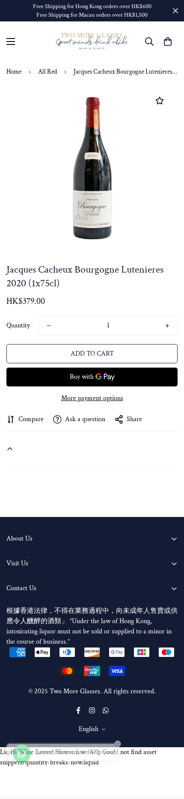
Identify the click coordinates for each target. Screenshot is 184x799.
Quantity (18, 325)
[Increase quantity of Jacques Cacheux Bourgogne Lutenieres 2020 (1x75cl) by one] (167, 325)
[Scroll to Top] (168, 753)
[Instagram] (92, 710)
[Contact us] (22, 754)
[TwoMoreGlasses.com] (92, 41)
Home (13, 72)
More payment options (92, 398)
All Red (47, 72)
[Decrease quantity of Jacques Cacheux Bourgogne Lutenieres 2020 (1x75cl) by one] (49, 325)
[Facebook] (78, 710)
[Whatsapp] (106, 710)
